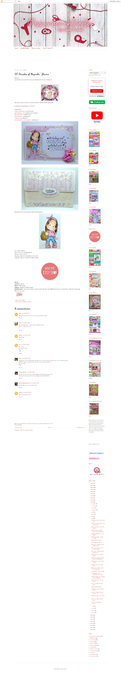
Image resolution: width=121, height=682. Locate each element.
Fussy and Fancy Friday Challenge (43, 362)
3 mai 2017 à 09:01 (31, 372)
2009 (91, 629)
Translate (99, 75)
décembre (93, 503)
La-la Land (92, 639)
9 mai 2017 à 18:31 (27, 392)
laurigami (21, 392)
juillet (93, 514)
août (93, 512)
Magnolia (29, 301)
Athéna (20, 313)
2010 (91, 627)
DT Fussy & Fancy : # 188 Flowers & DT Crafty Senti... (97, 531)
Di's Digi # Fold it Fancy (96, 586)
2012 (91, 623)
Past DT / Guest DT (47, 48)
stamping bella (93, 654)
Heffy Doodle (92, 638)
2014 (91, 619)
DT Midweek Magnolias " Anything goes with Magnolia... (98, 577)
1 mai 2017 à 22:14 (26, 335)
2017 (91, 502)
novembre (93, 506)
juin (92, 516)
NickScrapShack (22, 372)
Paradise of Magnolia (47, 79)
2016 (91, 615)
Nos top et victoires (36, 48)
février (93, 610)
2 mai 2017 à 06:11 (25, 344)
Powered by (92, 96)
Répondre (20, 317)
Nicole (21, 212)
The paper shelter (19, 114)
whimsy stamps (93, 656)
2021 (91, 493)
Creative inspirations (20, 111)
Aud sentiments (18, 113)
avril (93, 606)
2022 (91, 491)
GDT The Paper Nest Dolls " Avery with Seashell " (98, 524)
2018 (91, 500)
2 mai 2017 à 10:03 (26, 358)
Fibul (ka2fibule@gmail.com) (24, 383)
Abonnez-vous (96, 91)
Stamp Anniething (93, 645)
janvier (93, 612)
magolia (91, 652)
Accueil (16, 48)
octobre (93, 508)
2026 (91, 483)
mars (93, 608)
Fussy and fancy (18, 116)
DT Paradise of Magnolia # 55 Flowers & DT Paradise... (97, 558)
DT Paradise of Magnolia (23, 301)
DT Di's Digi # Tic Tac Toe (96, 542)
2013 (91, 621)
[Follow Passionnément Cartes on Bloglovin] (96, 454)
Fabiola (20, 335)
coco (19, 344)
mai (92, 518)
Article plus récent (18, 427)
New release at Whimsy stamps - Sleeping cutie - (98, 551)
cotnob (20, 322)
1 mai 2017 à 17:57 (26, 313)
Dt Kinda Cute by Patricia (95, 636)
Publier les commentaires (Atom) (26, 430)
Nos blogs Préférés (25, 48)
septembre (94, 510)
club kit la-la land (93, 648)
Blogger (65, 668)
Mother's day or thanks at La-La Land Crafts (97, 568)
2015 (91, 617)
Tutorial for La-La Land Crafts (97, 571)
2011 (91, 625)
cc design (92, 647)
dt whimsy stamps (93, 650)
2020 (91, 495)
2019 (91, 497)
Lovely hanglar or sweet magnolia (23, 120)
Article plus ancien (81, 427)
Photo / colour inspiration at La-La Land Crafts (97, 548)
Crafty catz (17, 118)
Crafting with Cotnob (27, 326)
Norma (20, 358)
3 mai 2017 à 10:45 (35, 383)
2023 (91, 489)
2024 (91, 487)
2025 (91, 485)
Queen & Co (92, 643)
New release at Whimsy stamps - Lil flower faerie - (98, 545)
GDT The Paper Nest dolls (96, 540)
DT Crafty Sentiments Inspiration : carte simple (97, 574)
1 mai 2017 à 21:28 (26, 322)
